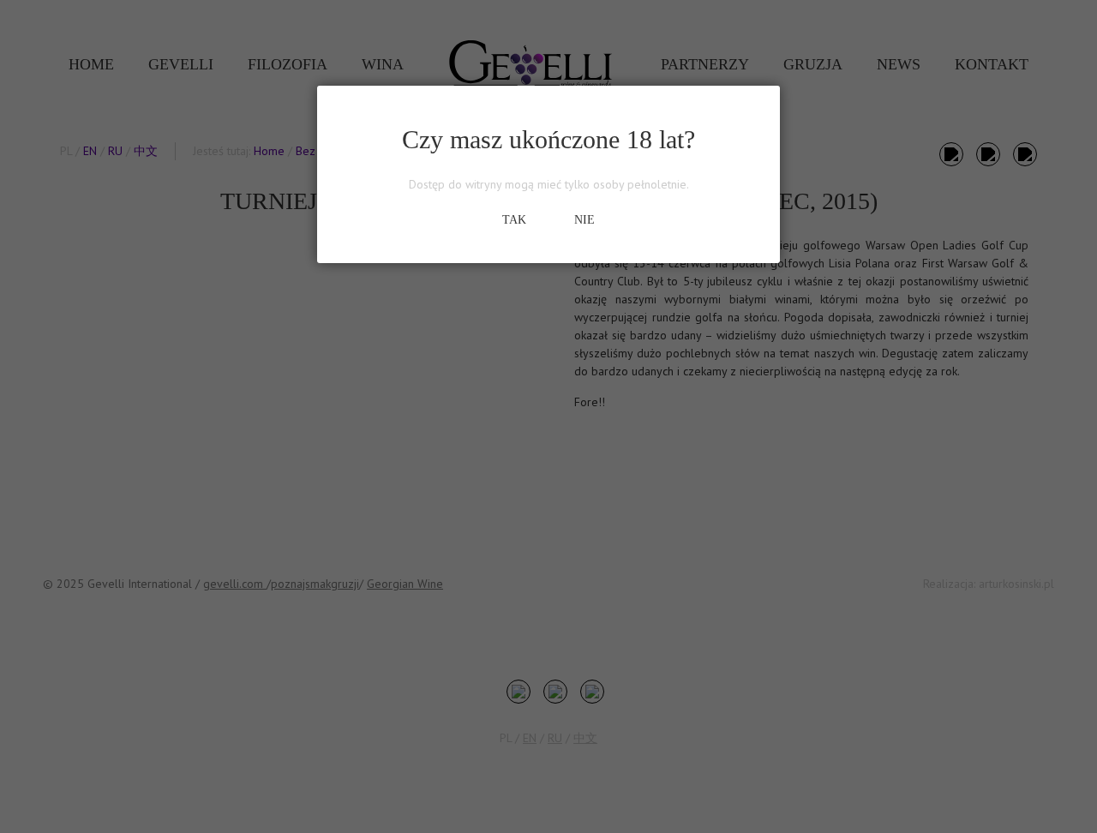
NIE (584, 219)
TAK (514, 219)
